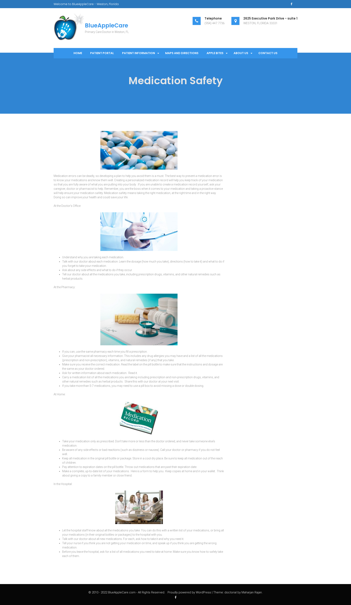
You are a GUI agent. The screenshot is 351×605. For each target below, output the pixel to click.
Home (78, 53)
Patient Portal (102, 53)
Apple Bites (215, 53)
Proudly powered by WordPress (189, 592)
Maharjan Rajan (252, 592)
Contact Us (267, 53)
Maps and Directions (181, 53)
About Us (241, 53)
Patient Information (138, 53)
